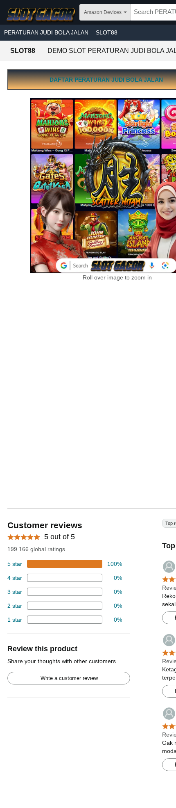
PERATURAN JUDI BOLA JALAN (46, 32)
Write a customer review (69, 678)
